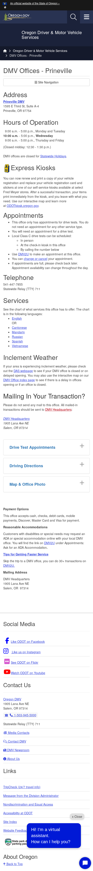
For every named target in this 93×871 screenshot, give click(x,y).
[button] (5, 7)
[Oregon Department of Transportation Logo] (12, 34)
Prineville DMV (13, 101)
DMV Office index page (19, 380)
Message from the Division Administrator (31, 795)
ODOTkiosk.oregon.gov (22, 205)
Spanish (17, 341)
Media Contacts (18, 732)
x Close (77, 816)
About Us (13, 758)
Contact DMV (16, 741)
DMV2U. (9, 565)
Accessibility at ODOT (18, 813)
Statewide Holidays (53, 156)
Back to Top (14, 864)
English (17, 318)
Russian (17, 336)
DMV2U (23, 254)
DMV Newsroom (17, 750)
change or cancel (35, 258)
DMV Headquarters (58, 409)
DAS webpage (23, 371)
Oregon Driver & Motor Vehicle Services (40, 50)
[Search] (73, 16)
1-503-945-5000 (24, 715)
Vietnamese (20, 346)
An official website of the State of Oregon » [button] (35, 3)
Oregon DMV (12, 699)
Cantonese (19, 327)
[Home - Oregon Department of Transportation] (5, 50)
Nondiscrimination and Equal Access (28, 804)
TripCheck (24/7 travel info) (21, 787)
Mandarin (18, 332)
